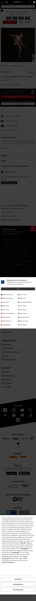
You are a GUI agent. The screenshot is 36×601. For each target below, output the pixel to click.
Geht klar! (18, 579)
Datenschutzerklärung (8, 562)
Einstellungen (18, 590)
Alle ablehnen (18, 584)
